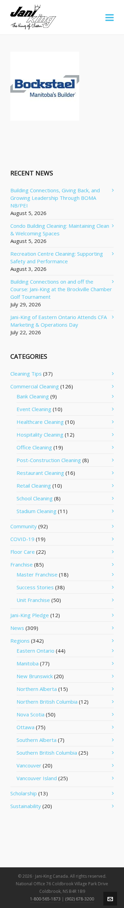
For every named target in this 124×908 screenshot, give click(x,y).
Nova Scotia (30, 714)
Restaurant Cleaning (40, 472)
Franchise (21, 564)
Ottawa (25, 727)
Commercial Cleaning (34, 386)
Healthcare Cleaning (40, 421)
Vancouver (29, 765)
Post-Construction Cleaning (49, 460)
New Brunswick (35, 676)
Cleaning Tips (26, 373)
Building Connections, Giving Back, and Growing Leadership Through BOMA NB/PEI (55, 198)
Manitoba (28, 663)
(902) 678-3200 (79, 899)
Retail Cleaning (34, 485)
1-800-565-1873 (45, 899)
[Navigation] (109, 17)
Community (23, 526)
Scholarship (23, 793)
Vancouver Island (37, 778)
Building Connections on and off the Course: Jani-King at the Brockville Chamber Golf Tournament (61, 289)
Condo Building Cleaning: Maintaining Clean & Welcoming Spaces (59, 229)
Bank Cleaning (33, 396)
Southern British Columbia (47, 752)
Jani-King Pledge (29, 615)
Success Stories (35, 587)
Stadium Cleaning (36, 511)
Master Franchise (37, 574)
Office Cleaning (34, 447)
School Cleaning (35, 498)
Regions (20, 640)
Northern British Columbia (47, 701)
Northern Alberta (37, 688)
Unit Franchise (33, 599)
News (17, 627)
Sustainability (25, 806)
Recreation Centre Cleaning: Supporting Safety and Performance (56, 257)
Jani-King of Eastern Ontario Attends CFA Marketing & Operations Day (58, 321)
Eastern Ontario (35, 650)
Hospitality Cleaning (40, 434)
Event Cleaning (34, 409)
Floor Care (22, 551)
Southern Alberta (36, 739)
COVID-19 (22, 538)
